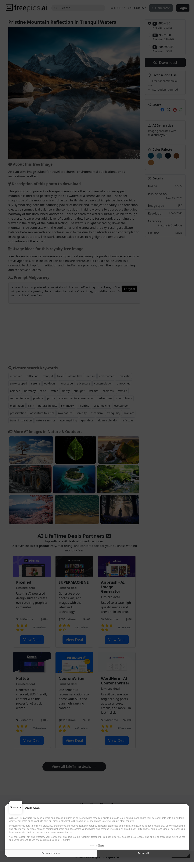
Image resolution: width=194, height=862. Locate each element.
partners (27, 818)
